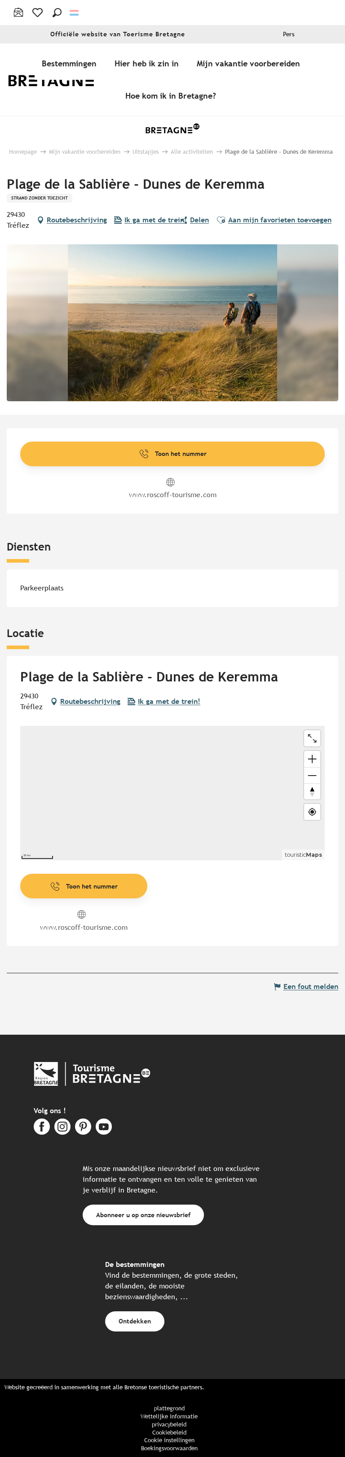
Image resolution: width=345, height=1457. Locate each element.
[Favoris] (38, 12)
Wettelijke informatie (169, 1416)
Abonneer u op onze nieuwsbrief (143, 1215)
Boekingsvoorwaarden (169, 1448)
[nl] (74, 12)
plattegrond (169, 1408)
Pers (289, 34)
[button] (57, 12)
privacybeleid (169, 1424)
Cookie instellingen (169, 1440)
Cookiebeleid (169, 1432)
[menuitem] (57, 79)
